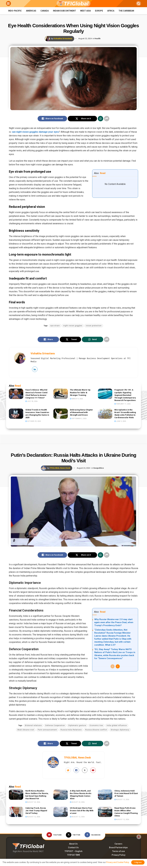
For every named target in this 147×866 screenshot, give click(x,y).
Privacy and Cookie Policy (117, 862)
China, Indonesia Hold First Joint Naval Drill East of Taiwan (126, 793)
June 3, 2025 (121, 421)
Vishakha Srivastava (63, 38)
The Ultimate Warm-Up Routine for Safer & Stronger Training (80, 392)
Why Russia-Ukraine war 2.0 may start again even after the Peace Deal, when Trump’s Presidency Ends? (113, 622)
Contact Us (73, 847)
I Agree (138, 862)
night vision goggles (72, 326)
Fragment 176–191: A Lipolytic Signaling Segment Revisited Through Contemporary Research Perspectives (125, 395)
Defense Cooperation (55, 725)
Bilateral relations (33, 725)
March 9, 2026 (77, 399)
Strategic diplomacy (120, 730)
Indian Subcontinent (64, 11)
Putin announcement (47, 730)
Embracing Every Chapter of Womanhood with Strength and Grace (81, 412)
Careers (118, 844)
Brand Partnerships (118, 847)
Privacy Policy (118, 855)
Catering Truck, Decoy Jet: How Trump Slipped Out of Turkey (36, 810)
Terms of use (118, 851)
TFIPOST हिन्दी (73, 855)
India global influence (117, 725)
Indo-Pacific (15, 11)
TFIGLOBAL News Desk (60, 468)
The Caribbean (126, 11)
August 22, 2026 (78, 802)
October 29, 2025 (34, 421)
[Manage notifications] (139, 836)
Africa (110, 11)
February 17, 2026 (123, 404)
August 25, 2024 (85, 38)
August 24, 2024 (83, 468)
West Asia (85, 11)
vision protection (93, 326)
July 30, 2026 (32, 401)
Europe (99, 11)
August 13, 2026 (122, 799)
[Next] (118, 666)
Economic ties (96, 725)
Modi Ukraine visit (26, 730)
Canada (44, 11)
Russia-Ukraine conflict (96, 730)
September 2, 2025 (78, 418)
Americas (31, 11)
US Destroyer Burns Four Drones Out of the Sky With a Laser (81, 810)
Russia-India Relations (71, 730)
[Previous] (112, 666)
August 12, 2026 (33, 817)
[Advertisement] (73, 438)
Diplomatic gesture (77, 725)
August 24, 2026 (33, 802)
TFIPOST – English (73, 851)
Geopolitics (98, 468)
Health (97, 38)
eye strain (55, 326)
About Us (73, 844)
